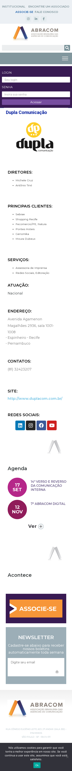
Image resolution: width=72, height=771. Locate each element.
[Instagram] (28, 19)
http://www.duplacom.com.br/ (35, 398)
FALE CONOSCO (46, 12)
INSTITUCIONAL (13, 6)
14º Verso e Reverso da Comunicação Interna (48, 486)
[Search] (67, 48)
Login (7, 72)
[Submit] (57, 671)
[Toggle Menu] (65, 58)
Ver (33, 526)
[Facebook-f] (44, 19)
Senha (7, 87)
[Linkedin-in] (36, 19)
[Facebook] (41, 425)
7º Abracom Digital (48, 504)
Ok (37, 765)
